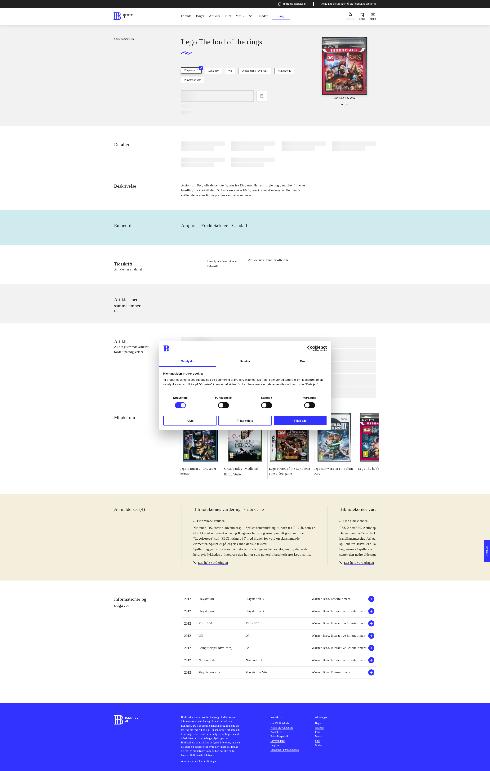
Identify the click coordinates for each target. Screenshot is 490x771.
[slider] (344, 68)
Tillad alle (300, 420)
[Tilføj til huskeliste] (261, 96)
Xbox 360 (213, 70)
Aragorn (189, 225)
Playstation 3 (191, 70)
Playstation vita (192, 79)
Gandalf (239, 225)
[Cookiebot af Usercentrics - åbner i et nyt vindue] (310, 348)
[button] (278, 599)
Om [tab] (302, 361)
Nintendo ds (284, 70)
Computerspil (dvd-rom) (255, 70)
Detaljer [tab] (245, 361)
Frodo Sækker (214, 225)
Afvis (190, 420)
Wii (230, 70)
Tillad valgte (245, 420)
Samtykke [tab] (187, 361)
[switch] (223, 405)
